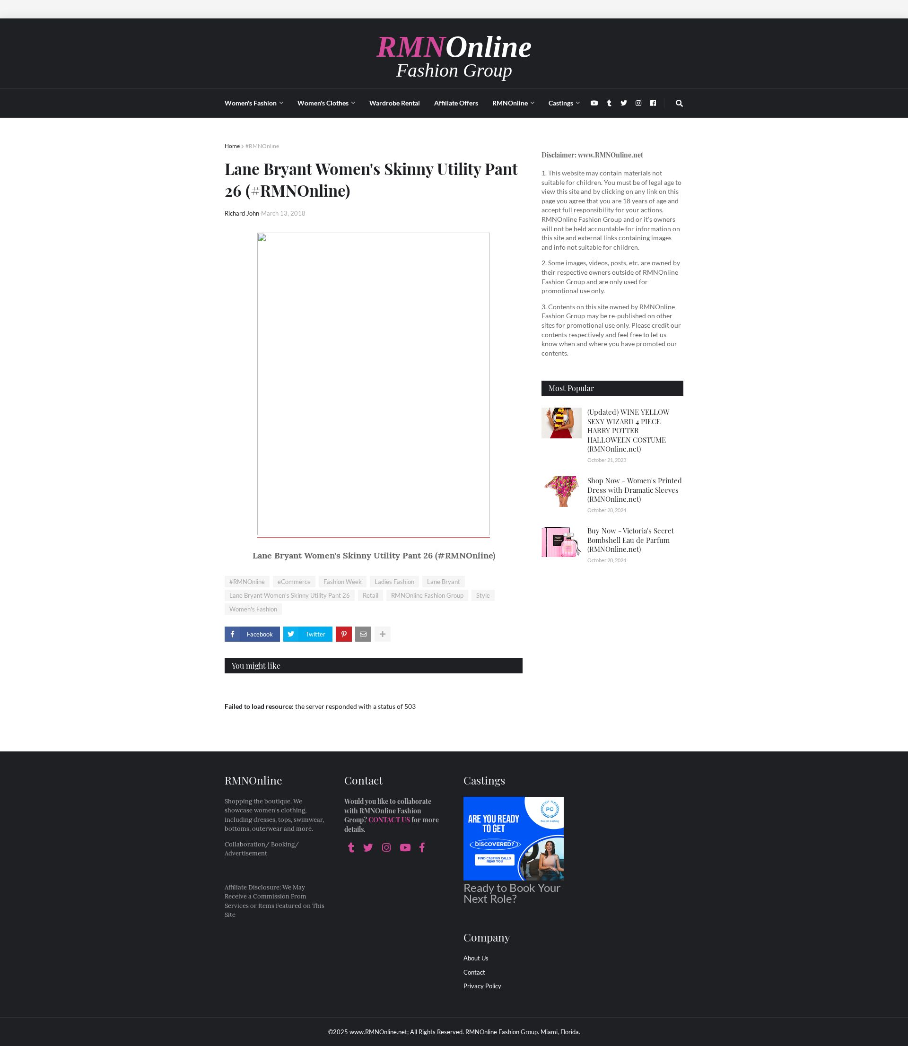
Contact (474, 972)
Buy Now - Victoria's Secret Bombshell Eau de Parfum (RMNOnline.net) (630, 540)
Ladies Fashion (394, 581)
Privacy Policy (482, 986)
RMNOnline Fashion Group (427, 595)
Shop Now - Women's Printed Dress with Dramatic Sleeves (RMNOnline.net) (634, 490)
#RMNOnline (262, 145)
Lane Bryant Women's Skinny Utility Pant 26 (289, 595)
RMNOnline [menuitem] (510, 103)
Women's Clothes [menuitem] (323, 103)
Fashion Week (342, 581)
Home (232, 145)
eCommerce (294, 581)
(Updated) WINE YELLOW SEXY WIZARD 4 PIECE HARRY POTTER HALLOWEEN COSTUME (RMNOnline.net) (628, 430)
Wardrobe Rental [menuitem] (394, 103)
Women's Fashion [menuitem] (251, 103)
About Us (476, 958)
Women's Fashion (253, 609)
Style (483, 595)
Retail (370, 595)
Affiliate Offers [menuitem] (456, 103)
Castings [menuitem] (561, 103)
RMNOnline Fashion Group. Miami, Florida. (522, 1032)
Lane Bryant (443, 581)
